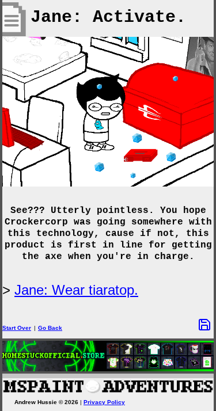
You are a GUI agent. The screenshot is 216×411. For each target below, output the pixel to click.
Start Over (16, 328)
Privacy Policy (104, 402)
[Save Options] (204, 325)
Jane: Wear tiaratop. (76, 290)
